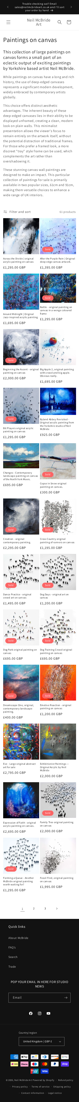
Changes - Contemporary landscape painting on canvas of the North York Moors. (20, 476)
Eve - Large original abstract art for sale (19, 765)
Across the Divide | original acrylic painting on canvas (18, 260)
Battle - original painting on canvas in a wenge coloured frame (56, 310)
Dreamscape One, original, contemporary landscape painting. (18, 708)
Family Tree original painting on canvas (57, 824)
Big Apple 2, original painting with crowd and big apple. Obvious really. (57, 372)
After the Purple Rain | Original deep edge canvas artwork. (57, 260)
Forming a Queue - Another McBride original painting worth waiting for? (18, 881)
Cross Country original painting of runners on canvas (57, 540)
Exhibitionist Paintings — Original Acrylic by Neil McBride (54, 767)
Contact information (32, 1092)
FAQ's (12, 947)
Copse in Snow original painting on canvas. (53, 485)
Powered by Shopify (43, 1080)
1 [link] (22, 909)
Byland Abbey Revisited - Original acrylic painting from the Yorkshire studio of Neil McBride (57, 424)
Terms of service (40, 1086)
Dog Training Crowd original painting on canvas (56, 651)
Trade (12, 966)
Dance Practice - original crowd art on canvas (17, 596)
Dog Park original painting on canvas (20, 651)
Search (13, 957)
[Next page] (56, 908)
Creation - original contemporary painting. (17, 540)
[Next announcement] (71, 7)
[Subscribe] (65, 998)
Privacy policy (20, 1086)
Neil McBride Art (23, 1080)
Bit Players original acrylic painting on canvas (18, 430)
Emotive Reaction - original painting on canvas (55, 707)
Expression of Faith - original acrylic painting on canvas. (19, 824)
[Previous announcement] (7, 7)
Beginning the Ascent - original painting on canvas (21, 371)
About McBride (18, 938)
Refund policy (65, 1080)
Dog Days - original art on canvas (54, 596)
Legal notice (55, 1092)
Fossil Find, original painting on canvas (57, 879)
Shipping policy (62, 1086)
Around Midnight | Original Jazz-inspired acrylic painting (20, 315)
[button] (8, 22)
